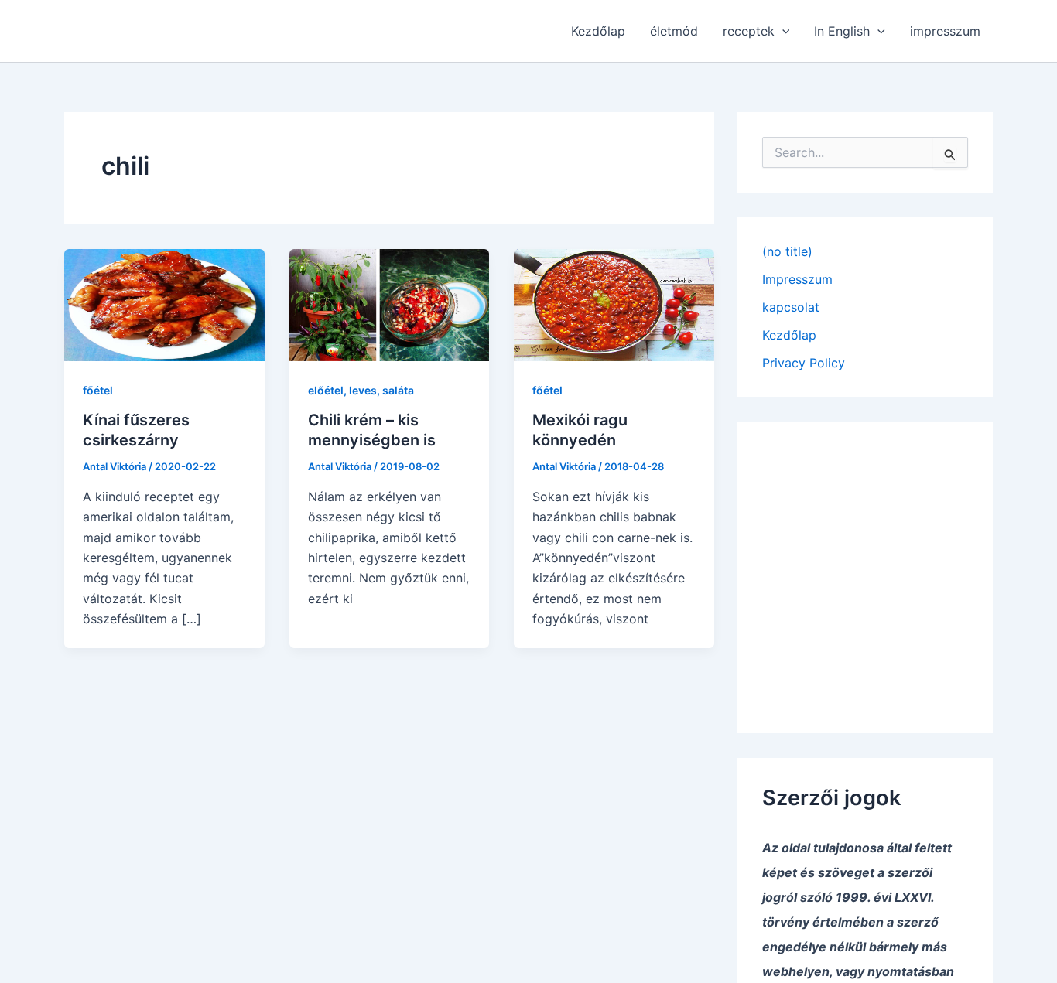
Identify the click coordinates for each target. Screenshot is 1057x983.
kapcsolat (790, 307)
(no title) (787, 251)
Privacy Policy (803, 362)
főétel (98, 390)
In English (842, 31)
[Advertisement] (865, 566)
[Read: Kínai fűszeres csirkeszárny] (164, 304)
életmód (674, 31)
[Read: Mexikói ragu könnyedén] (614, 304)
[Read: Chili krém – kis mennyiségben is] (389, 304)
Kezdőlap (598, 31)
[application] (782, 31)
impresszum (945, 31)
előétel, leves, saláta (361, 390)
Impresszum (797, 279)
